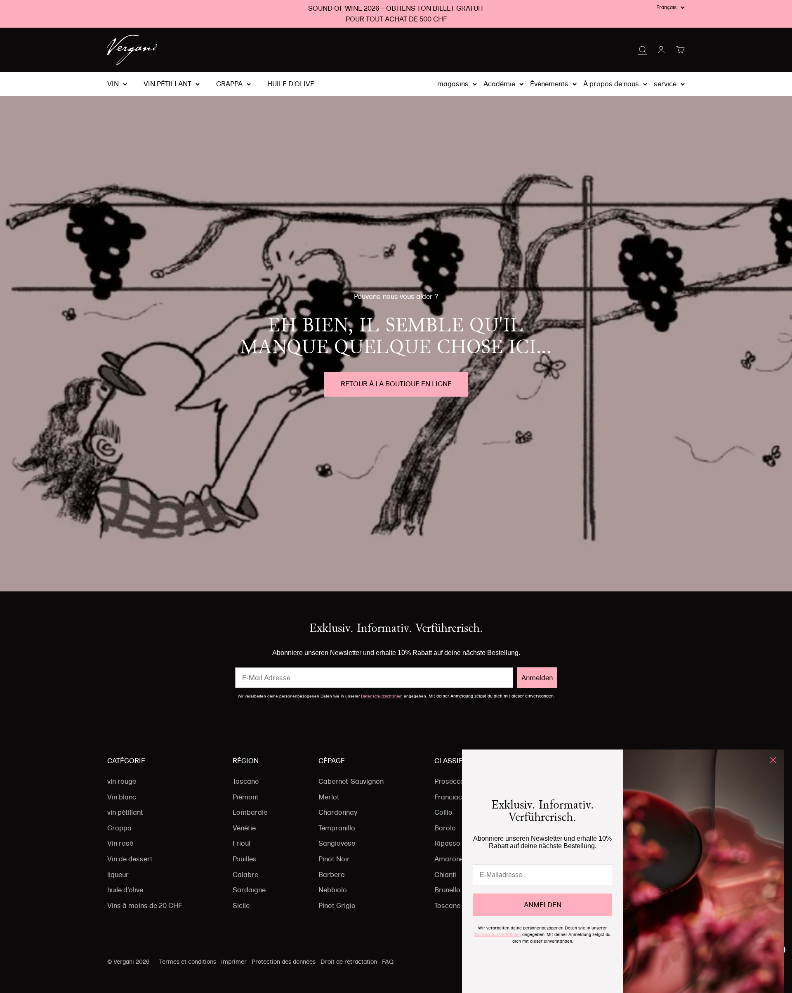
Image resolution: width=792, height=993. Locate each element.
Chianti (445, 874)
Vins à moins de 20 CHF (144, 905)
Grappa (229, 84)
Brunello (447, 890)
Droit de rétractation (349, 961)
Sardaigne (249, 890)
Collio (443, 812)
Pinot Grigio (337, 905)
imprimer (234, 961)
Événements (549, 84)
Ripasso (447, 843)
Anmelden (537, 678)
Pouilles (245, 859)
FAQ (388, 961)
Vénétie (244, 828)
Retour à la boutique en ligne (396, 384)
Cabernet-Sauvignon (351, 781)
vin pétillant (167, 84)
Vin (113, 84)
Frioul (241, 843)
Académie (499, 84)
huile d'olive (290, 84)
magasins (453, 84)
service (665, 84)
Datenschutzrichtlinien (382, 696)
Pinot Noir (334, 859)
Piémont (246, 797)
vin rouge (121, 781)
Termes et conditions (187, 961)
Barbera (331, 874)
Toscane (246, 781)
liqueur (118, 874)
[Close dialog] (773, 760)
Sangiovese (336, 843)
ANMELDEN (542, 905)
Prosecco (449, 781)
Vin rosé (120, 843)
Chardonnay (337, 812)
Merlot (328, 797)
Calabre (245, 874)
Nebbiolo (332, 890)
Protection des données (284, 961)
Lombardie (250, 812)
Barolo (445, 828)
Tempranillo (336, 828)
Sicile (241, 905)
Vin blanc (121, 797)
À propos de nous (611, 84)
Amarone (449, 859)
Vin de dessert (130, 859)
